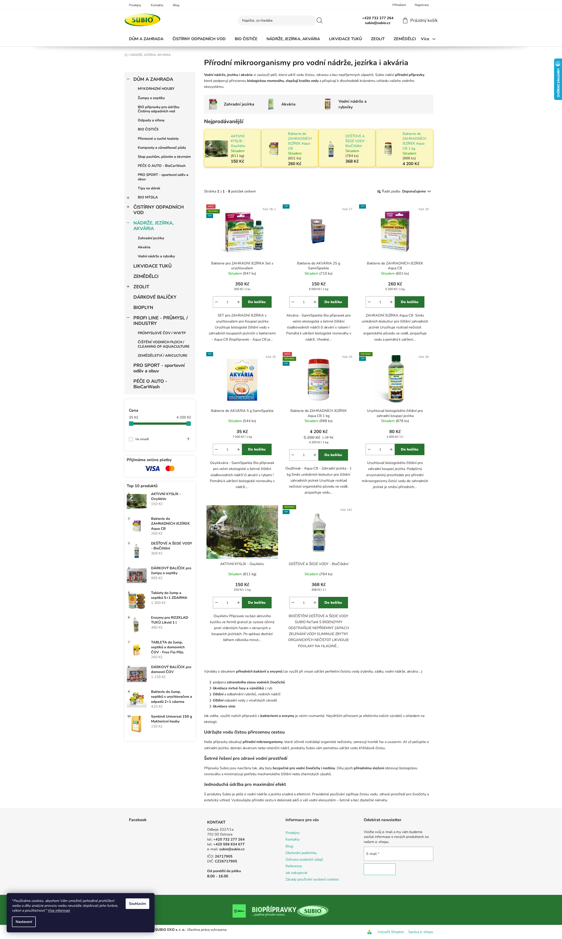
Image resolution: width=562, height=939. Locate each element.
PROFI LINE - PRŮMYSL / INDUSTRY (160, 320)
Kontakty (157, 5)
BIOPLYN (143, 307)
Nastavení (24, 921)
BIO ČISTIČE (148, 129)
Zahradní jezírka (151, 238)
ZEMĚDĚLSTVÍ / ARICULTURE (162, 355)
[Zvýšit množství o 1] (238, 301)
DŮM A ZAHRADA (153, 79)
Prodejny (135, 5)
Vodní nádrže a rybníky (156, 256)
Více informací (59, 910)
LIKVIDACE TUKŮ (152, 266)
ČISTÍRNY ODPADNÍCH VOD (158, 210)
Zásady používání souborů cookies (312, 879)
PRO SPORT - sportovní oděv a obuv (163, 176)
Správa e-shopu (420, 932)
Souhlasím (137, 903)
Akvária (144, 247)
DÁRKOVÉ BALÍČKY (154, 297)
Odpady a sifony (151, 120)
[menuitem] (146, 38)
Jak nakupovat (296, 872)
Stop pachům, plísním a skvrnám (164, 156)
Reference (294, 866)
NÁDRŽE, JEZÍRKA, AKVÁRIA (153, 226)
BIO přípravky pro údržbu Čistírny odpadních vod (158, 109)
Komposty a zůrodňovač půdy (162, 147)
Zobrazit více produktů (317, 174)
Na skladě (162, 439)
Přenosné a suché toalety (158, 138)
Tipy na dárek (149, 188)
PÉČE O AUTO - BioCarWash (161, 165)
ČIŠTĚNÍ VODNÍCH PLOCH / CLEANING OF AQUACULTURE (164, 344)
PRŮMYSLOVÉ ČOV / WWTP (162, 333)
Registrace (422, 5)
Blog (176, 5)
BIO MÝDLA (148, 197)
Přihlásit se (380, 869)
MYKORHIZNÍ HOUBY (156, 88)
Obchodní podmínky (301, 852)
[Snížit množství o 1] (216, 301)
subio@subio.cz (232, 849)
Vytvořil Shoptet (391, 932)
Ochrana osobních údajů (304, 859)
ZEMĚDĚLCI (146, 276)
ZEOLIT (141, 287)
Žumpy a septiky (151, 98)
